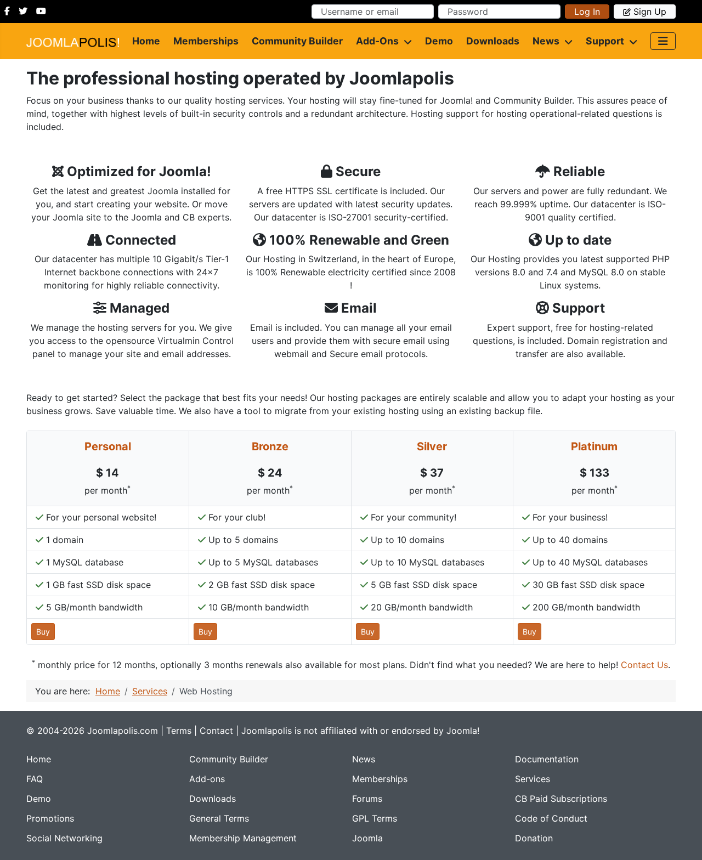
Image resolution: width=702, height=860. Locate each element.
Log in (587, 11)
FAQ (34, 778)
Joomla (367, 838)
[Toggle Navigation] (663, 41)
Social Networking (64, 838)
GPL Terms (374, 818)
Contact (216, 730)
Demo (439, 41)
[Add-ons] (405, 41)
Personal (107, 446)
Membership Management (243, 838)
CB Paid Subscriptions (561, 798)
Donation (534, 838)
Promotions (50, 818)
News (546, 41)
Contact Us (644, 664)
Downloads (492, 41)
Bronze (270, 446)
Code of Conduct (551, 818)
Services (532, 778)
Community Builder (297, 41)
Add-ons (377, 41)
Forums (367, 798)
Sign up (649, 11)
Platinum (594, 446)
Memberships (206, 41)
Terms (178, 730)
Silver (432, 446)
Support (605, 41)
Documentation (547, 759)
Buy (43, 631)
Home (146, 41)
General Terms (219, 818)
